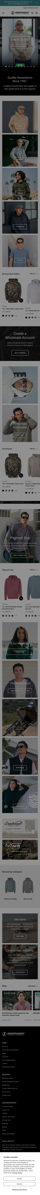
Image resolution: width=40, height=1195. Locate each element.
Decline (19, 1184)
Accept (19, 1178)
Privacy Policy (17, 1173)
